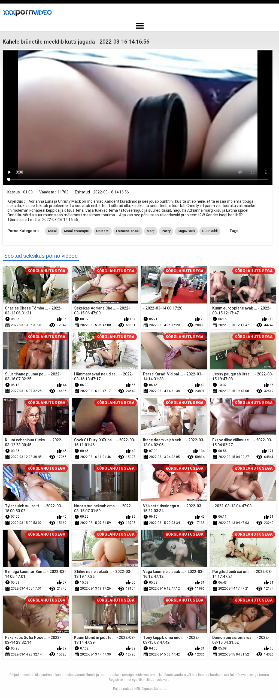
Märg (151, 231)
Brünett (102, 231)
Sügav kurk (186, 231)
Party (166, 231)
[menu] (139, 26)
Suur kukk (210, 231)
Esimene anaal (128, 231)
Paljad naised (123, 689)
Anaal (52, 231)
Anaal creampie (76, 231)
